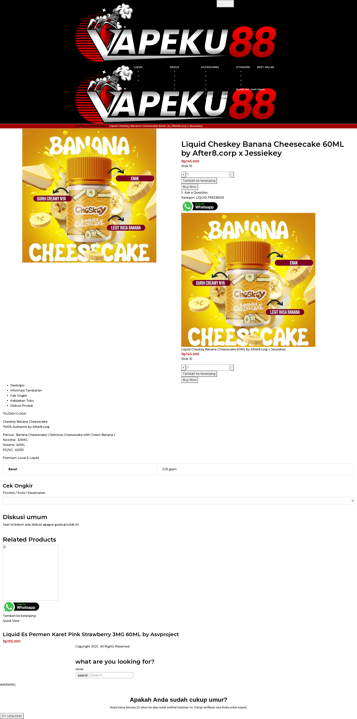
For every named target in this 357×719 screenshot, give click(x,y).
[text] (178, 707)
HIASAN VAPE (221, 98)
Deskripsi (17, 385)
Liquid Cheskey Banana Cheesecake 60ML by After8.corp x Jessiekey (233, 349)
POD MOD (188, 89)
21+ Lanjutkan (11, 716)
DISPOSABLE (186, 85)
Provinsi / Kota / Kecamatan (24, 493)
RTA (249, 80)
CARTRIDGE (222, 76)
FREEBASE (156, 76)
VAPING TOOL (221, 85)
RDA (248, 76)
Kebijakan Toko (22, 400)
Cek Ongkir (18, 395)
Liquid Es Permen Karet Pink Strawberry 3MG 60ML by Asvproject (91, 634)
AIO (192, 71)
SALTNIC (158, 71)
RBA (249, 71)
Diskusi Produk (21, 405)
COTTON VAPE (220, 80)
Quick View (11, 621)
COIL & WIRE (222, 71)
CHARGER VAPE (219, 93)
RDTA (248, 85)
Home (79, 126)
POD (192, 80)
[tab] (182, 385)
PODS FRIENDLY (152, 80)
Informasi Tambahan (26, 390)
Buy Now (190, 187)
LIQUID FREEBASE (96, 126)
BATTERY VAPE (220, 89)
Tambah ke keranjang (199, 180)
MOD (191, 76)
